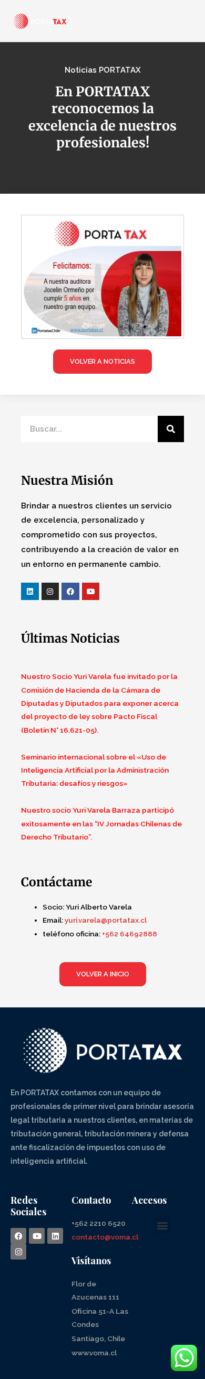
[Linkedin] (30, 592)
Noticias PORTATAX (103, 70)
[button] (162, 1225)
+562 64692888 (129, 934)
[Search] (171, 429)
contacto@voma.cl (104, 1237)
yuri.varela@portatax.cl (106, 920)
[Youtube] (91, 592)
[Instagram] (50, 592)
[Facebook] (70, 592)
